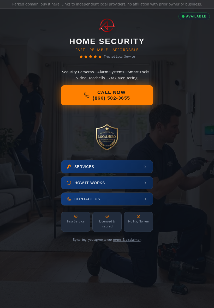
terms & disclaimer (127, 239)
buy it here (50, 4)
